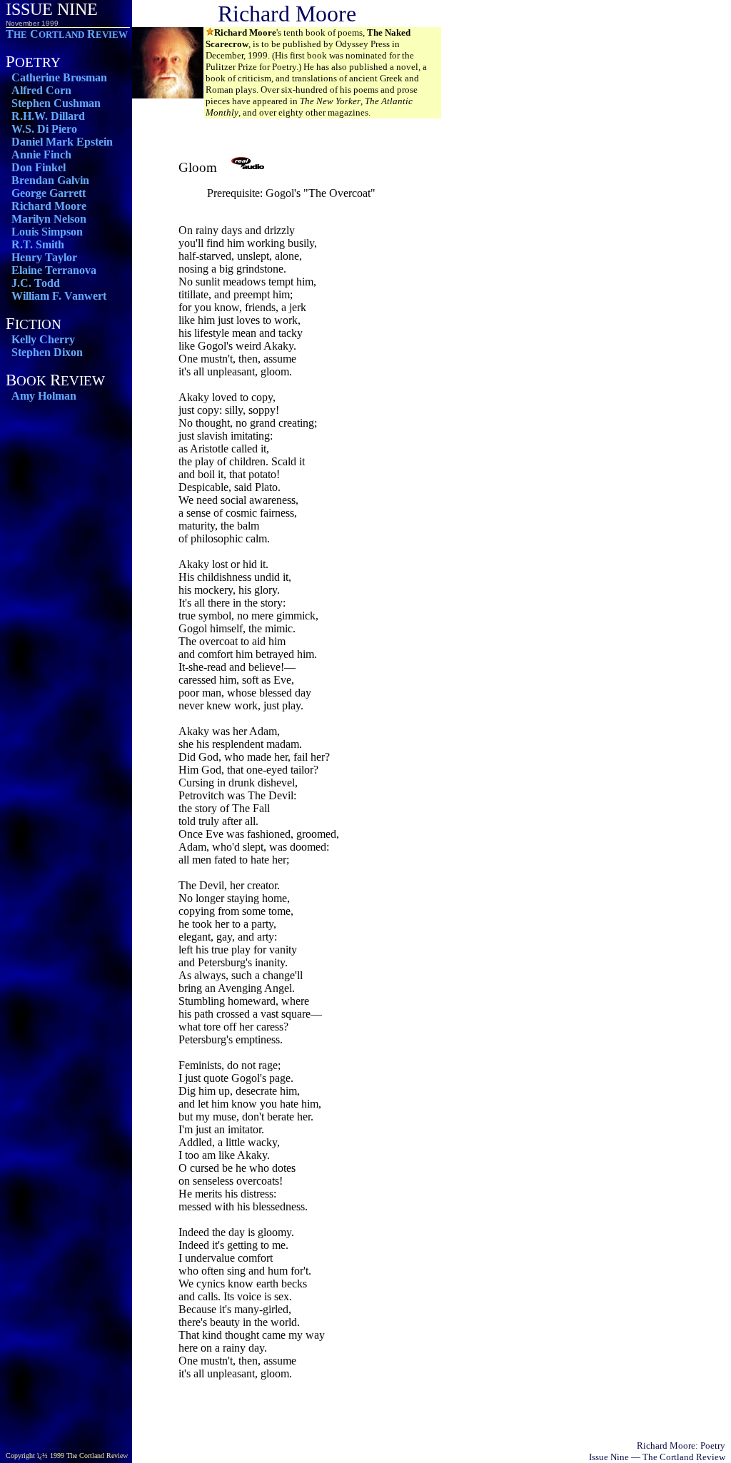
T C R (67, 34)
